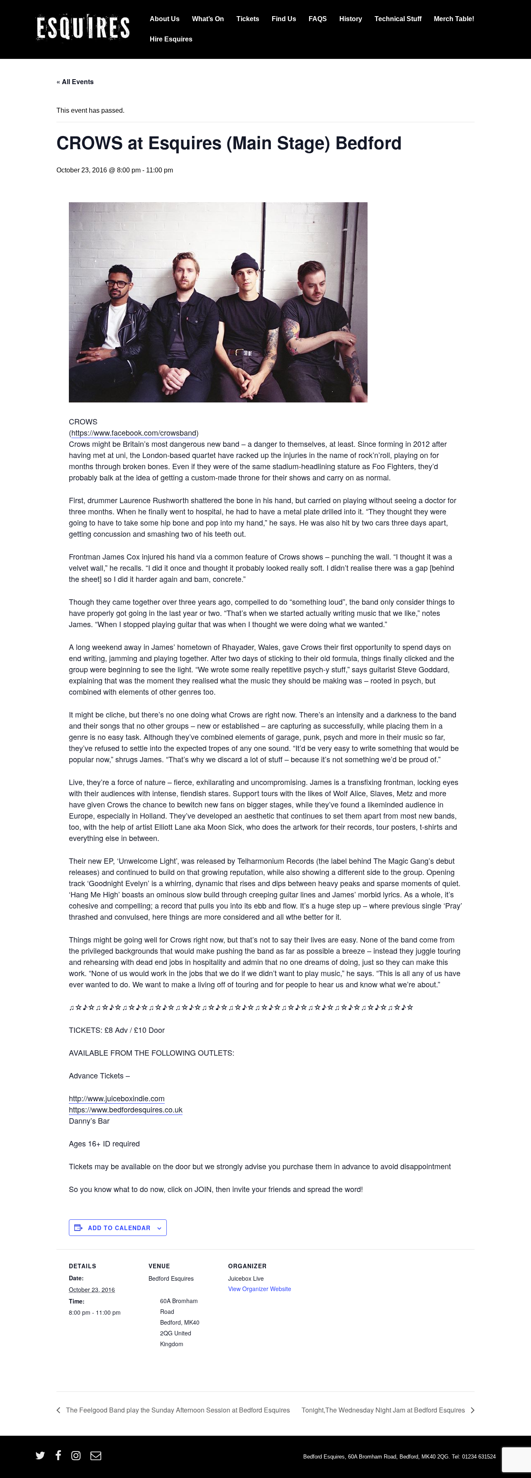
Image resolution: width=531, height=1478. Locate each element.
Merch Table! (454, 18)
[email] (96, 1458)
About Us (165, 18)
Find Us (284, 18)
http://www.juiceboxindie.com (117, 1098)
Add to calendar (119, 1228)
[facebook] (60, 1458)
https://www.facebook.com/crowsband (133, 432)
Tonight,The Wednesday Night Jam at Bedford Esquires (384, 1410)
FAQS (318, 18)
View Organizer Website (259, 1288)
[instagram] (77, 1458)
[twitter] (42, 1458)
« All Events (75, 81)
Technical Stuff (398, 18)
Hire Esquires (171, 39)
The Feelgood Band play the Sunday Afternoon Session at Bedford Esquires (177, 1410)
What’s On (208, 18)
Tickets (247, 18)
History (350, 18)
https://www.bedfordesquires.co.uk (126, 1109)
